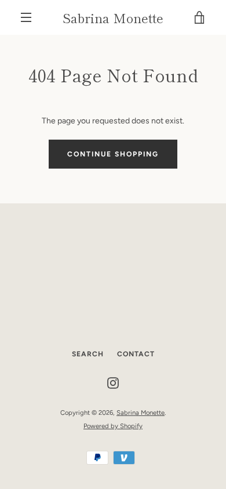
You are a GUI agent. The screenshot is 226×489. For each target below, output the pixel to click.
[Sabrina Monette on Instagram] (113, 383)
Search (88, 354)
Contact (136, 354)
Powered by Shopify (113, 426)
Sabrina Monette (113, 17)
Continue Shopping (113, 154)
